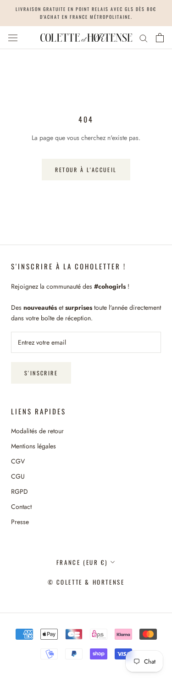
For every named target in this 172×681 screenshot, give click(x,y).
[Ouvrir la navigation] (12, 37)
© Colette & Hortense (86, 581)
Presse (20, 521)
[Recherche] (143, 37)
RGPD (19, 491)
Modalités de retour (37, 430)
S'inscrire (41, 373)
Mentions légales (33, 446)
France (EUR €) (81, 562)
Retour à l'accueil (86, 169)
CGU (18, 476)
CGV (18, 461)
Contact (21, 506)
